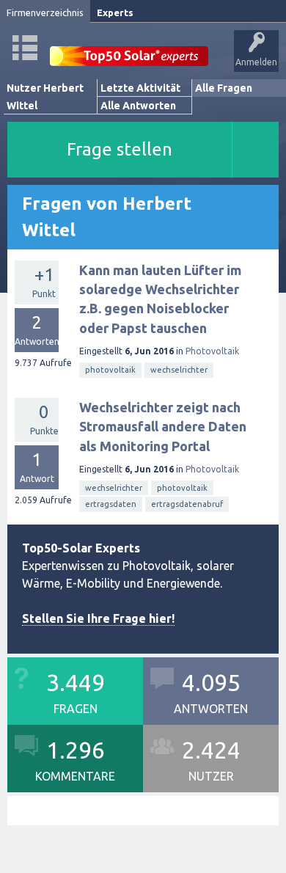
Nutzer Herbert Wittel (45, 97)
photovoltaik (110, 369)
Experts (115, 12)
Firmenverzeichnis (45, 12)
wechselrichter (179, 369)
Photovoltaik (212, 351)
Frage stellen (119, 149)
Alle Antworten (138, 106)
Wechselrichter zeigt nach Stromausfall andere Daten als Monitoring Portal (162, 426)
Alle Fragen (223, 88)
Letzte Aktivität (140, 88)
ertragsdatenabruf (187, 504)
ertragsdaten (110, 504)
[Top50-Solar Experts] (129, 48)
